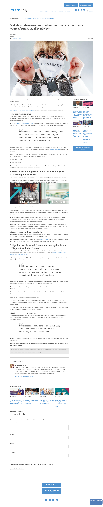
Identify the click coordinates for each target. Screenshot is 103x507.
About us (61, 11)
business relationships (54, 149)
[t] (76, 10)
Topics (46, 11)
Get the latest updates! (85, 5)
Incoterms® (36, 18)
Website (12, 452)
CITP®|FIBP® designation (47, 18)
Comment (13, 423)
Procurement (28, 18)
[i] (84, 10)
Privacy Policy (81, 504)
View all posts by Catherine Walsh (24, 376)
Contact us (67, 11)
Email (12, 443)
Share (89, 38)
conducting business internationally (24, 123)
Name (12, 434)
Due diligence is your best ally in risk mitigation (22, 110)
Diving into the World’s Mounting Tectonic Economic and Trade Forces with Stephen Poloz (61, 403)
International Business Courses (72, 504)
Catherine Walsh (16, 38)
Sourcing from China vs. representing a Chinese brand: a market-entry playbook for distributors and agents (87, 136)
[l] (81, 10)
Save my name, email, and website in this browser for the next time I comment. (31, 464)
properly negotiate (44, 239)
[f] (78, 10)
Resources (53, 11)
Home (41, 11)
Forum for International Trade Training (58, 504)
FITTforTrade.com (51, 484)
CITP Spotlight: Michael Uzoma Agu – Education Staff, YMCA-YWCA (77, 114)
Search (91, 11)
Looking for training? (71, 5)
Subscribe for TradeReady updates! (83, 148)
